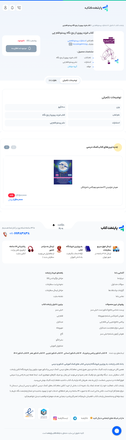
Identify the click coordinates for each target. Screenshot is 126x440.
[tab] (70, 80)
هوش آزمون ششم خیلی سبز (112, 334)
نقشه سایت (58, 296)
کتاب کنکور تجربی (53, 353)
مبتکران (59, 322)
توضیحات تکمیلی (70, 80)
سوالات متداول (117, 284)
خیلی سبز (59, 310)
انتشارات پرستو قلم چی (100, 25)
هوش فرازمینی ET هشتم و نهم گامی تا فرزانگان (99, 187)
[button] (13, 147)
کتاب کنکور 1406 (20, 353)
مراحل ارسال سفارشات (54, 290)
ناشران (111, 25)
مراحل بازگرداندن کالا (55, 278)
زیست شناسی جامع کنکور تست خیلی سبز (107, 310)
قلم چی (60, 316)
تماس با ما (120, 296)
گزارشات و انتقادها (116, 290)
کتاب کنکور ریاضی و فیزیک (93, 353)
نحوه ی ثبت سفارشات (54, 284)
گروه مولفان (72, 66)
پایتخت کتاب (119, 25)
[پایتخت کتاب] (96, 8)
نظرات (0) (53, 80)
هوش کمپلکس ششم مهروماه (111, 316)
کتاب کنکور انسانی (72, 353)
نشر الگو (59, 340)
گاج (61, 334)
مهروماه (59, 328)
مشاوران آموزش (56, 346)
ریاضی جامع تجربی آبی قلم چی (112, 322)
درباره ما (120, 278)
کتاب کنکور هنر (36, 353)
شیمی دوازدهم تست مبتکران (111, 328)
